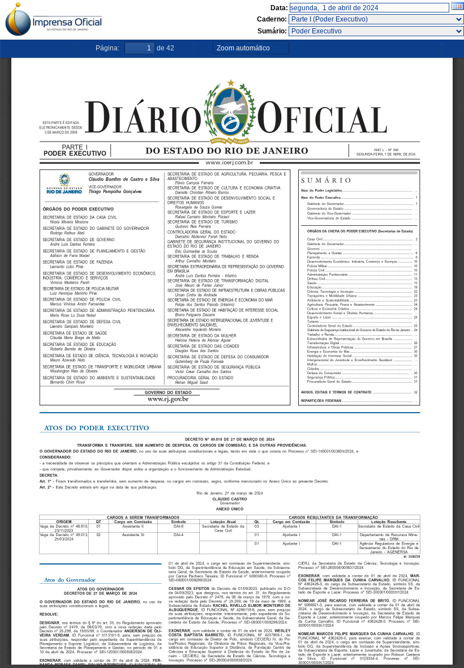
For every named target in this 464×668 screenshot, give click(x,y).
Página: (107, 48)
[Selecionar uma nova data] (457, 8)
